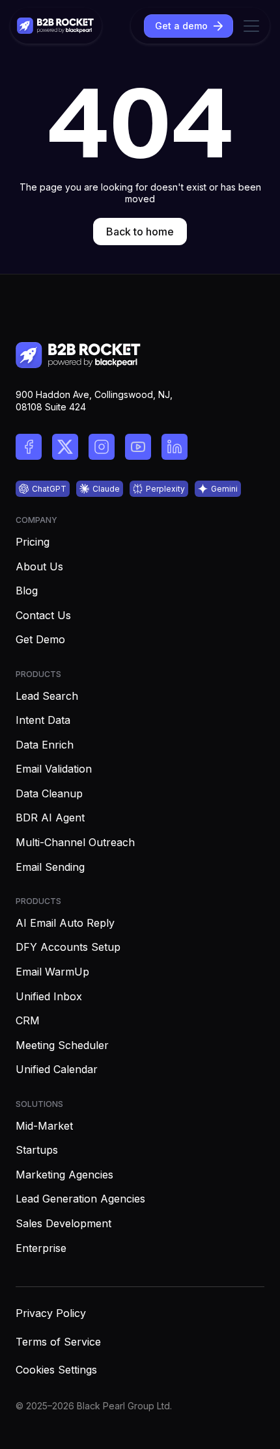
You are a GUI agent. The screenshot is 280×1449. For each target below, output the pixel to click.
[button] (249, 26)
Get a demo (181, 25)
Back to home (140, 231)
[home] (56, 26)
